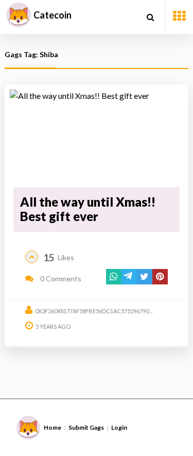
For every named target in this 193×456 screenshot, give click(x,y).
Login (119, 427)
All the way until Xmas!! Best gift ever (87, 209)
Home (52, 427)
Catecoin (52, 15)
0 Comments (60, 278)
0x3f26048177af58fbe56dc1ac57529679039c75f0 (103, 311)
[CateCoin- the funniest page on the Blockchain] (18, 15)
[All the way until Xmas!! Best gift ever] (96, 136)
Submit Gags (86, 427)
